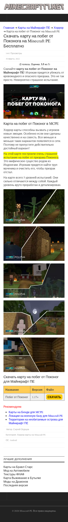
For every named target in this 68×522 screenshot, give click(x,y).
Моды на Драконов (15, 481)
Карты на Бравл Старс (18, 467)
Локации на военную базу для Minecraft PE (36, 415)
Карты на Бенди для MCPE (26, 412)
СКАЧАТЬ (54, 397)
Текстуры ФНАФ (13, 474)
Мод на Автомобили (16, 470)
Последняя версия (15, 485)
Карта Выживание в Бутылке (22, 478)
